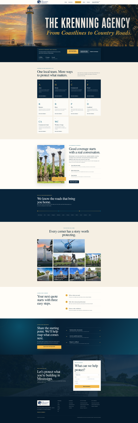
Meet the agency (74, 181)
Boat (58, 409)
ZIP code (76, 381)
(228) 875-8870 (84, 51)
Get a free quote (72, 51)
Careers (88, 2)
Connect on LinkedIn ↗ (41, 412)
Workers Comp (71, 406)
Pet (58, 411)
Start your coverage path (49, 347)
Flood (58, 406)
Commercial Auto (71, 404)
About (84, 2)
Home (66, 2)
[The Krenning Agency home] (42, 2)
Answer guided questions (96, 404)
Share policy (78, 2)
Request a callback (95, 406)
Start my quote (87, 386)
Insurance (70, 2)
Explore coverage (94, 51)
